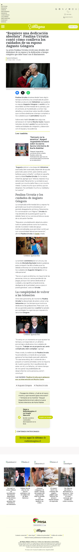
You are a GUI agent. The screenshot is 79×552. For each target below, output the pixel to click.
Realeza (4, 8)
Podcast (4, 20)
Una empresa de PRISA (39, 520)
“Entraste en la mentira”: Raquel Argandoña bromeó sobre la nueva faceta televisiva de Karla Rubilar (39, 142)
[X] (63, 9)
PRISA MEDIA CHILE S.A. (29, 541)
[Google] (56, 9)
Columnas (4, 16)
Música (3, 22)
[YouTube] (70, 9)
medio (37, 234)
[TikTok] (66, 9)
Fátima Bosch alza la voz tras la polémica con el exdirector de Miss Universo (25, 493)
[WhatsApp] (28, 93)
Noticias (4, 6)
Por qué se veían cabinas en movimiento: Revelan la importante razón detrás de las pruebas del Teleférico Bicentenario (11, 496)
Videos (3, 10)
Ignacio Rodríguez (12, 58)
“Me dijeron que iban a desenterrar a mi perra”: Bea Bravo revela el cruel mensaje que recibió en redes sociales (68, 494)
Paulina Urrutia (41, 385)
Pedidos (4, 13)
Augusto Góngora (24, 385)
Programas (5, 11)
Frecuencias (5, 18)
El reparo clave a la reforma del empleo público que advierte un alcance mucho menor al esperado (54, 494)
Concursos (5, 15)
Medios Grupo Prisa (39, 525)
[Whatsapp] (76, 9)
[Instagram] (73, 9)
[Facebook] (60, 9)
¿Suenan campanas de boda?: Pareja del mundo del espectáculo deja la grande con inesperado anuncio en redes (39, 495)
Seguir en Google (45, 417)
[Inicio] (6, 5)
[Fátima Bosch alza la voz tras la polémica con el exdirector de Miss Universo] (25, 477)
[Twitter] (23, 93)
